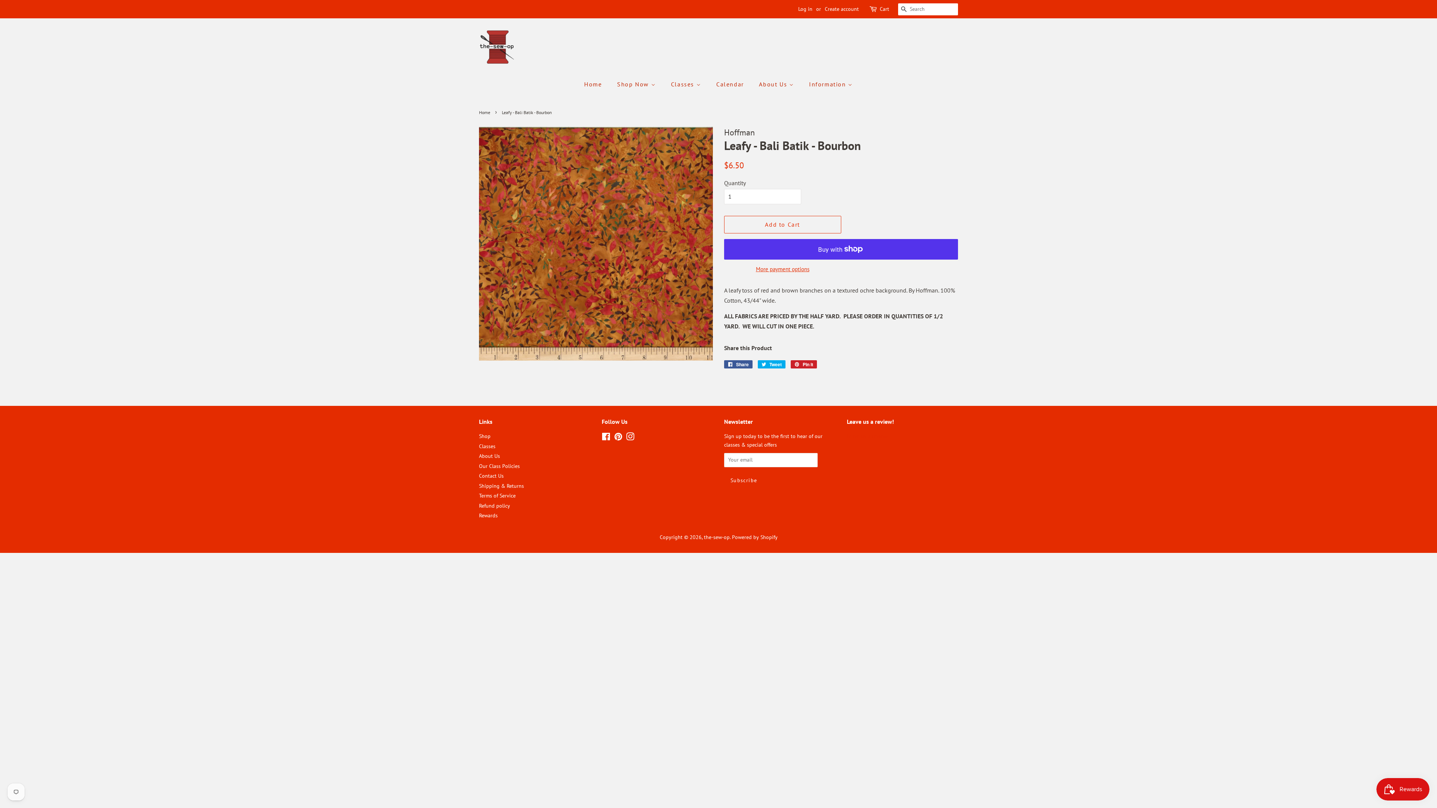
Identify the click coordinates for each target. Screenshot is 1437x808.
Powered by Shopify (755, 537)
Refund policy (494, 505)
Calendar (730, 84)
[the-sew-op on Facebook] (606, 438)
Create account (842, 9)
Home (593, 84)
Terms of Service (497, 495)
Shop (485, 436)
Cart (884, 9)
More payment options (782, 269)
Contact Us (491, 475)
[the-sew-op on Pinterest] (618, 438)
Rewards (488, 515)
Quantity (735, 183)
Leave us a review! (867, 436)
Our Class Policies (499, 466)
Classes (683, 84)
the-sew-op (717, 537)
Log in (805, 9)
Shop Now (634, 84)
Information (828, 84)
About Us (774, 84)
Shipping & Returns (501, 486)
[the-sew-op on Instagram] (630, 438)
